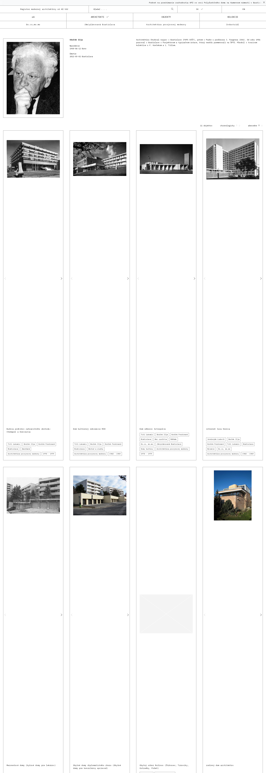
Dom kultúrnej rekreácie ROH (89, 429)
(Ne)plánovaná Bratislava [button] (169, 444)
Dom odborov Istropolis (153, 429)
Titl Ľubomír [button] (14, 444)
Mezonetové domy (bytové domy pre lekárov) (31, 765)
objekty (166, 16)
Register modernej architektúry (44, 9)
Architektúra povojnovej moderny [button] (23, 454)
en (244, 9)
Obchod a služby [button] (95, 449)
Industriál (232, 24)
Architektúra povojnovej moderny (166, 24)
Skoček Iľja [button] (29, 444)
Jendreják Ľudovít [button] (216, 439)
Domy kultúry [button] (147, 449)
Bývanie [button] (210, 449)
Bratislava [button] (13, 449)
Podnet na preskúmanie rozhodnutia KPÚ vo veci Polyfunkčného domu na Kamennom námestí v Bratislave (191, 3)
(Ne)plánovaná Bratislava (99, 24)
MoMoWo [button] (174, 439)
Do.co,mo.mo (33, 24)
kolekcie (232, 16)
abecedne (253, 125)
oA (33, 16)
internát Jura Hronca (218, 429)
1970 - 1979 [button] (48, 454)
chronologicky (228, 125)
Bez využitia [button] (161, 439)
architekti (97, 16)
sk (197, 9)
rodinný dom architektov (220, 765)
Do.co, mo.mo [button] (147, 444)
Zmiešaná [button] (26, 449)
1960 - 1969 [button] (115, 454)
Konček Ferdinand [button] (47, 444)
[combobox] (130, 9)
